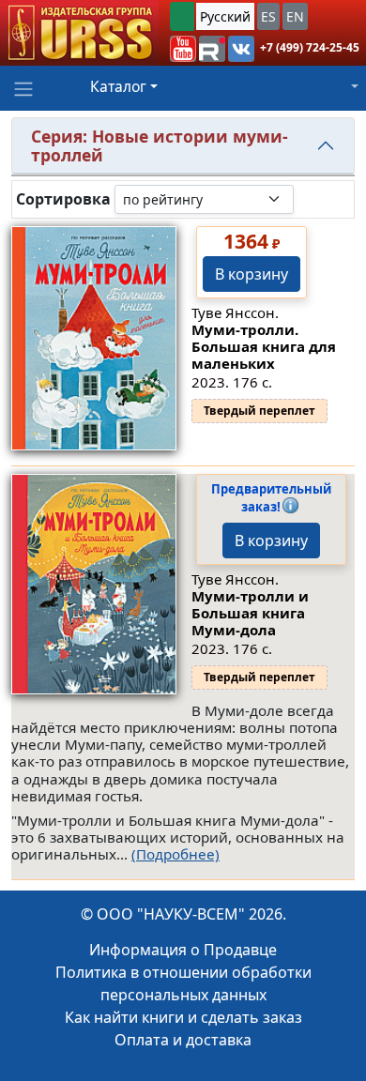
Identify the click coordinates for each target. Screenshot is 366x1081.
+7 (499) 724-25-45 (309, 47)
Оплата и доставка (183, 1039)
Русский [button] (225, 16)
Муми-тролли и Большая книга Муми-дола (250, 612)
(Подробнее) (175, 854)
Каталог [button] (118, 86)
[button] (183, 49)
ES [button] (268, 16)
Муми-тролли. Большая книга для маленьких (263, 346)
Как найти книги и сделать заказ (183, 1017)
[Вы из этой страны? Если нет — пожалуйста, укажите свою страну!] (182, 16)
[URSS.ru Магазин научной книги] (79, 33)
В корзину (251, 274)
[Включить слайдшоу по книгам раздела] (308, 199)
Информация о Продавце (183, 949)
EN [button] (295, 16)
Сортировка (63, 199)
